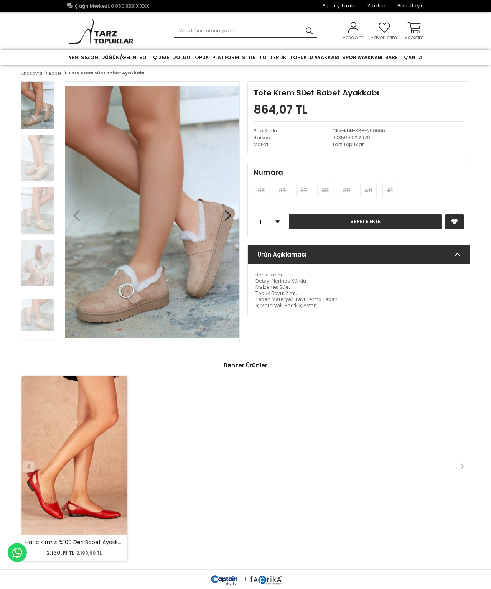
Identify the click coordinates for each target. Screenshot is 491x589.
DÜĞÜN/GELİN (119, 57)
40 (368, 190)
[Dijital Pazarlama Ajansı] (225, 579)
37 (303, 190)
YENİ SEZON (83, 57)
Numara (268, 172)
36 (282, 190)
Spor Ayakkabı (362, 57)
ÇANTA (413, 57)
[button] (228, 211)
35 (261, 190)
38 (325, 190)
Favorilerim (384, 37)
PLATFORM (225, 57)
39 (346, 190)
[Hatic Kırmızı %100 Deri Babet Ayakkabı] (74, 455)
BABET (393, 57)
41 (390, 190)
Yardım (376, 5)
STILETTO (254, 57)
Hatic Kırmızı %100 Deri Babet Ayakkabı (75, 542)
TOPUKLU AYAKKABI (314, 57)
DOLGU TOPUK (190, 57)
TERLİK (278, 57)
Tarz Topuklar (348, 144)
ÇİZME (161, 57)
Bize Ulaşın (410, 5)
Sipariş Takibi (339, 5)
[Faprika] (266, 579)
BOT (144, 57)
